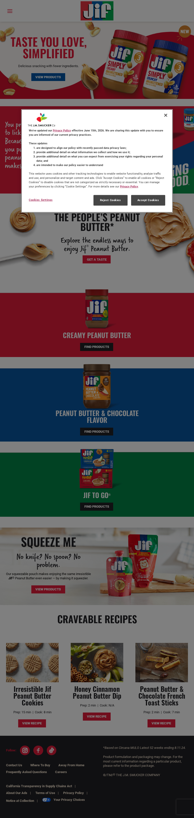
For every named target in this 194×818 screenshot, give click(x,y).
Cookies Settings (41, 200)
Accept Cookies (148, 200)
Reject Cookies (110, 200)
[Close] (165, 115)
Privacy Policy (62, 130)
